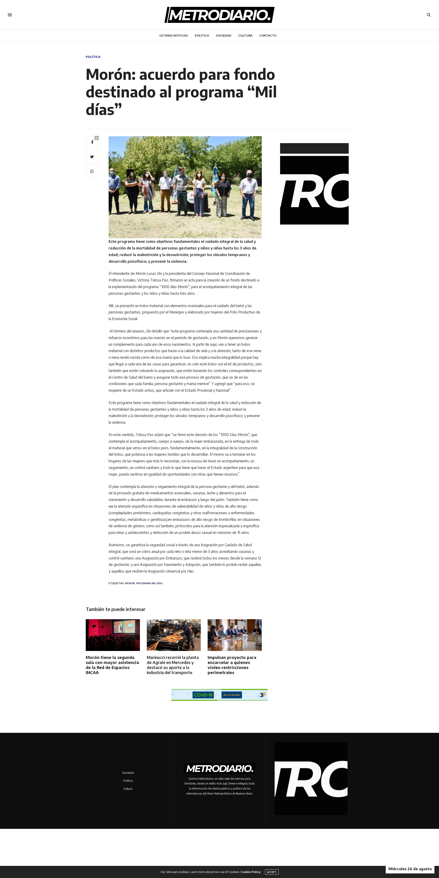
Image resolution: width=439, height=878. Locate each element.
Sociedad (223, 35)
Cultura (245, 35)
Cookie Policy (250, 872)
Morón (130, 583)
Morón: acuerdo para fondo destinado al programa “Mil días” (181, 91)
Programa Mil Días (149, 583)
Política (202, 35)
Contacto (267, 35)
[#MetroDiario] (219, 15)
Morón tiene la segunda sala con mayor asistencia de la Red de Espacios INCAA (112, 665)
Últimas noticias (173, 35)
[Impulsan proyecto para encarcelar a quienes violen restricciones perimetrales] (235, 635)
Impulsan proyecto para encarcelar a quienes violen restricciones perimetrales (232, 665)
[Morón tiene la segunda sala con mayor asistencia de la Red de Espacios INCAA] (113, 635)
